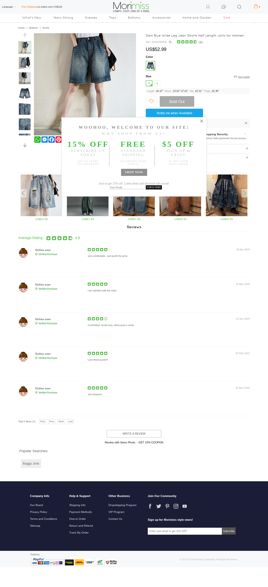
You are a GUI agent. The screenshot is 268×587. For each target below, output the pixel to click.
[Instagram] (176, 506)
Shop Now (134, 172)
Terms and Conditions (43, 518)
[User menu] (208, 7)
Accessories (161, 17)
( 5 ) (201, 42)
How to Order (77, 518)
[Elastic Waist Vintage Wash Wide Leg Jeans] (180, 215)
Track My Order (79, 532)
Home (21, 28)
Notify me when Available (174, 113)
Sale (226, 17)
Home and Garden (196, 17)
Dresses (91, 17)
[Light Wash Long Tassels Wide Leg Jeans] (134, 215)
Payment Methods (80, 512)
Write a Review (134, 433)
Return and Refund (81, 525)
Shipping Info (77, 505)
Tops (112, 17)
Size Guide (244, 77)
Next (61, 421)
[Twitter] (158, 506)
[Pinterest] (167, 506)
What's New (31, 17)
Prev (51, 421)
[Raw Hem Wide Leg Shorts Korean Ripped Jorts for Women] (41, 215)
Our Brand (36, 505)
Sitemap (35, 525)
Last (70, 421)
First (42, 421)
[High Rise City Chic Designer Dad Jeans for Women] (87, 215)
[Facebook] (150, 506)
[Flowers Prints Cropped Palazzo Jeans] (226, 215)
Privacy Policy (38, 512)
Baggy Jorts (31, 463)
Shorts (45, 28)
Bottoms (134, 17)
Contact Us (115, 518)
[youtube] (184, 506)
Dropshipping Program (122, 505)
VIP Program (116, 512)
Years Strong (63, 17)
